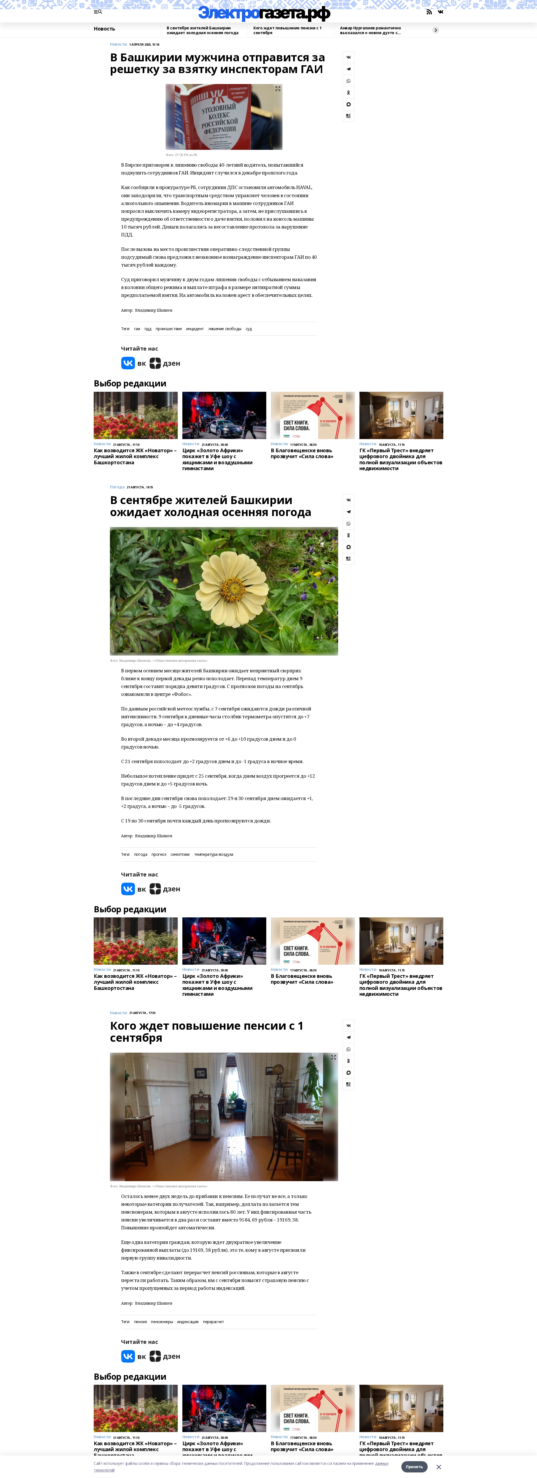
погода (140, 854)
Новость (104, 29)
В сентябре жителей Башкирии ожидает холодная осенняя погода (203, 30)
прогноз (159, 854)
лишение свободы (224, 329)
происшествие (169, 329)
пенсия (140, 1322)
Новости (118, 44)
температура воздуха (213, 854)
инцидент (195, 329)
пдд (148, 329)
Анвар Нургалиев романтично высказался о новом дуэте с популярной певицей (370, 30)
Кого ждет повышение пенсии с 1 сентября (287, 30)
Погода (117, 487)
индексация (188, 1322)
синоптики (180, 854)
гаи (137, 329)
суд (249, 329)
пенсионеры (162, 1322)
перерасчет (213, 1322)
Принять (414, 1466)
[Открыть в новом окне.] (133, 363)
